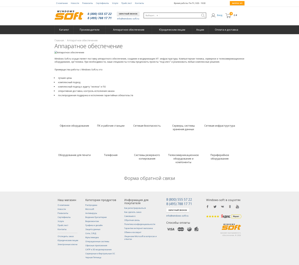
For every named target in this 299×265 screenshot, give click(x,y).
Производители (89, 29)
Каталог (64, 29)
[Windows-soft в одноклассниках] (230, 206)
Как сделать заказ (132, 212)
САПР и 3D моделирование (98, 249)
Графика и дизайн (94, 225)
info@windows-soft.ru (128, 18)
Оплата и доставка (226, 29)
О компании (62, 3)
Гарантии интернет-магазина (138, 228)
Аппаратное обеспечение (128, 29)
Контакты (139, 3)
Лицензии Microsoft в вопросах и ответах (140, 237)
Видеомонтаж (92, 221)
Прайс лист (126, 3)
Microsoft (89, 209)
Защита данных (92, 229)
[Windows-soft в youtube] (237, 206)
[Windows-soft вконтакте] (222, 206)
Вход (219, 15)
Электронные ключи (67, 244)
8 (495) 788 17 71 (100, 18)
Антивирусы (91, 213)
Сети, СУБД (90, 233)
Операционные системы (97, 241)
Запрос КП (237, 3)
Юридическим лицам (172, 29)
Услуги (115, 3)
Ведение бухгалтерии (96, 217)
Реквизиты (87, 3)
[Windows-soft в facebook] (207, 206)
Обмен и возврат (132, 232)
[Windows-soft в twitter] (215, 206)
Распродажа (91, 205)
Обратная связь (132, 220)
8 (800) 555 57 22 (100, 14)
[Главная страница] (69, 13)
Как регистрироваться (135, 208)
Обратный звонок (128, 14)
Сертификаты (102, 3)
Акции (200, 29)
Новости (75, 3)
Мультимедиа (92, 237)
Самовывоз (129, 216)
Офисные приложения (96, 245)
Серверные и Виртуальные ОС (100, 253)
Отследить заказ (66, 236)
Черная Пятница (93, 257)
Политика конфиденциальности (139, 224)
